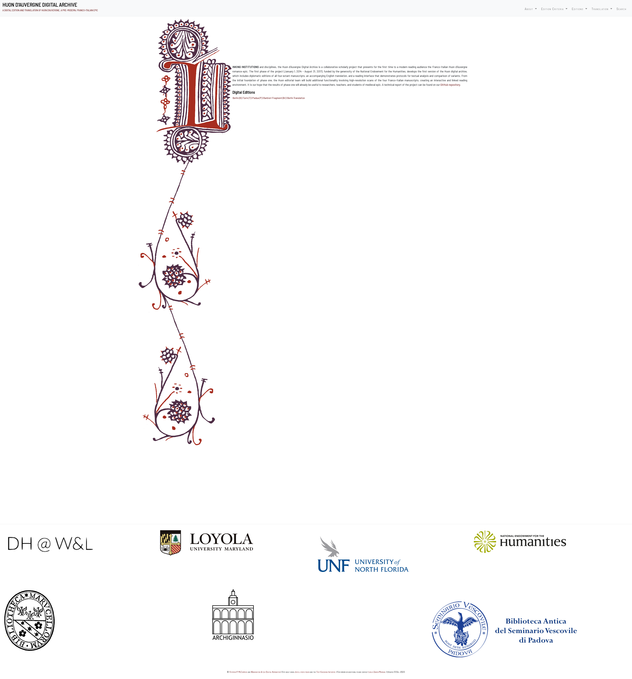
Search (621, 9)
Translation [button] (600, 9)
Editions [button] (578, 9)
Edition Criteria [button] (553, 9)
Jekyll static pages (302, 671)
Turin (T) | (247, 97)
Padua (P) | (257, 97)
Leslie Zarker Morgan (376, 671)
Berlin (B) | (238, 97)
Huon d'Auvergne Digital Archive (39, 4)
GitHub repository (450, 84)
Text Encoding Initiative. (326, 671)
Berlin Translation (296, 97)
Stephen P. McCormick (238, 671)
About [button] (529, 9)
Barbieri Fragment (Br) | (275, 97)
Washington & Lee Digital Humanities (265, 671)
